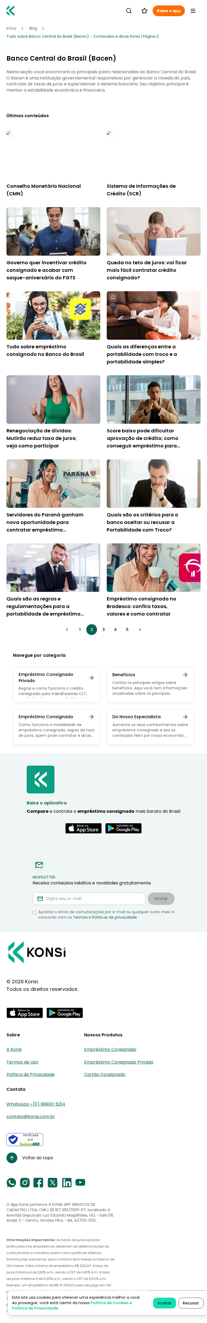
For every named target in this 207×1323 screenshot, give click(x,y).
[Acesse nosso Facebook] (38, 1182)
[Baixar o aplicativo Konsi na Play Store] (123, 828)
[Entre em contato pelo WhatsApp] (11, 1182)
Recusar (191, 1303)
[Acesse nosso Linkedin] (67, 1182)
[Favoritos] (144, 10)
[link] (82, 36)
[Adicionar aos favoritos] (13, 137)
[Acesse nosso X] (52, 1182)
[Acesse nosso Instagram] (25, 1182)
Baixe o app (169, 10)
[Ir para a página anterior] (66, 629)
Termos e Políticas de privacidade (105, 917)
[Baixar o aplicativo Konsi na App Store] (83, 828)
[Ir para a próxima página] (140, 629)
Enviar (161, 898)
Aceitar (164, 1303)
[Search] (128, 10)
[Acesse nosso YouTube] (80, 1183)
